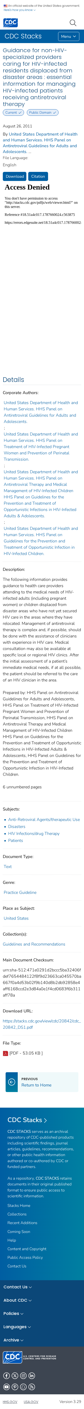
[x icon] (15, 1375)
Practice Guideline (20, 892)
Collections (17, 1214)
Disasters (16, 826)
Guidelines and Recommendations (34, 944)
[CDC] (10, 22)
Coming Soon (18, 1231)
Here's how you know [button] (18, 10)
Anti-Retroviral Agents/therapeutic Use (44, 819)
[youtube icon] (6, 1387)
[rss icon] (31, 1387)
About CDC (15, 1300)
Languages (15, 1327)
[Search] (74, 22)
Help (11, 1240)
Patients (15, 840)
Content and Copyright (26, 1249)
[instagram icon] (23, 1375)
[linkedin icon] (31, 1375)
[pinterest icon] (15, 1387)
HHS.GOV (10, 1401)
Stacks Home (18, 1205)
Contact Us (16, 1266)
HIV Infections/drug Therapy (34, 833)
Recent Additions (22, 1222)
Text (8, 866)
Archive (11, 1340)
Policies (11, 1313)
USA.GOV (31, 1401)
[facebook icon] (6, 1375)
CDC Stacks (24, 1120)
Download (15, 176)
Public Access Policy (25, 1257)
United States (16, 918)
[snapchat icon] (23, 1387)
